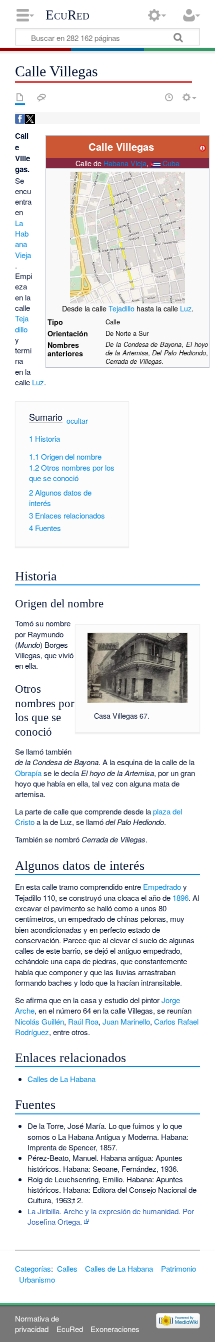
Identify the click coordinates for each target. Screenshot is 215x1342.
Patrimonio (178, 1268)
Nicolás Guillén (39, 1021)
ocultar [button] (77, 420)
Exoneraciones (115, 1329)
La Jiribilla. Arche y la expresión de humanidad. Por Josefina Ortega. (111, 1216)
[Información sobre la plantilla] (202, 146)
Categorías (33, 1268)
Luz (186, 308)
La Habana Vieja (23, 239)
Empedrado (162, 886)
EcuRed (68, 14)
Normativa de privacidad (37, 1323)
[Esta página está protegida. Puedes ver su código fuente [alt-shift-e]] (151, 97)
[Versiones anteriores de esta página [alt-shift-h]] (169, 97)
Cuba (171, 163)
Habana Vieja (125, 163)
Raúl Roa (83, 1021)
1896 (180, 897)
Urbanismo (37, 1279)
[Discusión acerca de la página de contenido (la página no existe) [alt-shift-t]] (41, 97)
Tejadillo (121, 308)
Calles (67, 1268)
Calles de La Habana (62, 1079)
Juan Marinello (126, 1021)
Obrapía (28, 773)
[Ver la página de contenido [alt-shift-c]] (20, 97)
